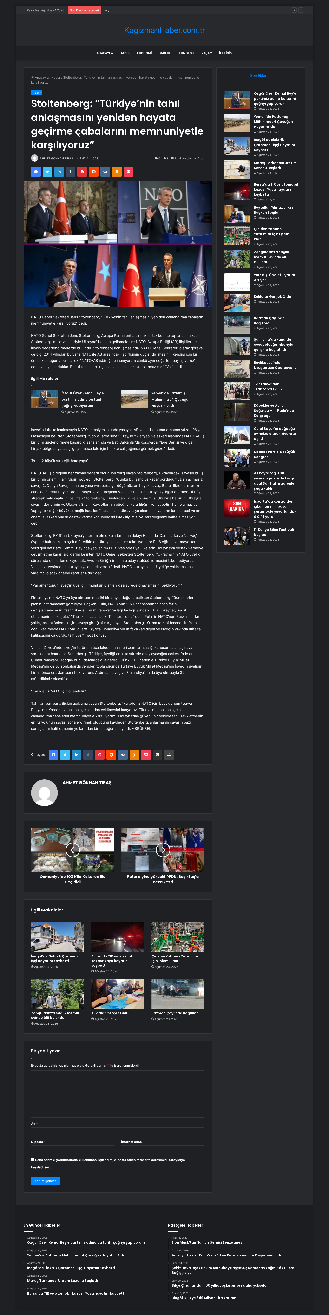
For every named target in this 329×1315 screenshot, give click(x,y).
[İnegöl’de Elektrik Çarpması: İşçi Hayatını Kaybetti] (57, 937)
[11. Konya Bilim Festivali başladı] (237, 536)
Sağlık (164, 53)
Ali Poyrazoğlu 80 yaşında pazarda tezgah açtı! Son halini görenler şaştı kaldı (276, 481)
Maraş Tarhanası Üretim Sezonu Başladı (275, 165)
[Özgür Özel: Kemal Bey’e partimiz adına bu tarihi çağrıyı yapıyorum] (44, 399)
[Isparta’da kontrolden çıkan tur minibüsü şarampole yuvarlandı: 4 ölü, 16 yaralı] (237, 508)
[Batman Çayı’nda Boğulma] (177, 994)
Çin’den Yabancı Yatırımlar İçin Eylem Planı (174, 958)
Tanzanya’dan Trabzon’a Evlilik (268, 387)
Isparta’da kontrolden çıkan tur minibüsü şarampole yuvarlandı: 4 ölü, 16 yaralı (275, 509)
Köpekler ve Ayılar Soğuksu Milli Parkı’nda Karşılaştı (274, 410)
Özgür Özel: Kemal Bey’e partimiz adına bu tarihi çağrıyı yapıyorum (82, 399)
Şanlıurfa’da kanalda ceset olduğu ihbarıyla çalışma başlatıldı (273, 344)
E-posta (38, 1142)
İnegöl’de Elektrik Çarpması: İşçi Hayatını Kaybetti (140, 10)
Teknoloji (186, 53)
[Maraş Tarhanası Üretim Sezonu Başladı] (237, 169)
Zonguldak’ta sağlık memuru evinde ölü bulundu (56, 1015)
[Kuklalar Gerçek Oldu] (117, 994)
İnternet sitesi (132, 1142)
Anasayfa (104, 53)
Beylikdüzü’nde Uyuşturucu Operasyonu (275, 365)
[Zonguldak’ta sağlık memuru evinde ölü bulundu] (57, 994)
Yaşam (206, 53)
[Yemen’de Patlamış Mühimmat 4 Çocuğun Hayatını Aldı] (134, 399)
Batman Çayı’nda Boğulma (175, 1013)
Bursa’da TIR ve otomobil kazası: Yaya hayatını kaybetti (113, 961)
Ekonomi (144, 53)
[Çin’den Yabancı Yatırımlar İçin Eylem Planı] (177, 937)
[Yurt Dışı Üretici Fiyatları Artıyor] (237, 282)
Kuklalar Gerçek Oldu (109, 1013)
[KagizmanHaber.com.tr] (164, 30)
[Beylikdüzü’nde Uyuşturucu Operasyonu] (237, 369)
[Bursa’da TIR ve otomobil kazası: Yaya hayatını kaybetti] (117, 937)
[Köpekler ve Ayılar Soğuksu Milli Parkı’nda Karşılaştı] (237, 412)
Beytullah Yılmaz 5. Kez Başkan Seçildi (274, 210)
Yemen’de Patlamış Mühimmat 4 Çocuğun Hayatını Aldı (171, 399)
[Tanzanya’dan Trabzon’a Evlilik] (237, 391)
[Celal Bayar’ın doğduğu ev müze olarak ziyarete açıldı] (237, 435)
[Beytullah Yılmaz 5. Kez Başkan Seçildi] (237, 214)
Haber (125, 53)
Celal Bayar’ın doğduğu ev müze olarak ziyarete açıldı (275, 433)
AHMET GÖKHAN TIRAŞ (56, 158)
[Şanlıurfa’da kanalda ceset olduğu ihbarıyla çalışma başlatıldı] (237, 346)
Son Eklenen (261, 75)
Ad (34, 1124)
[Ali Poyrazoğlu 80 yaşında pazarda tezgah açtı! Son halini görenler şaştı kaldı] (237, 480)
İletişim (226, 53)
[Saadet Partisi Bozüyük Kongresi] (237, 458)
